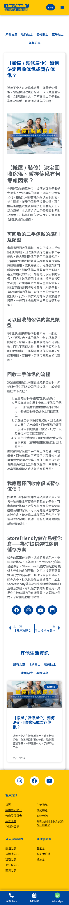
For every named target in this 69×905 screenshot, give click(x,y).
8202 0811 (11, 900)
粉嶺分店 (10, 859)
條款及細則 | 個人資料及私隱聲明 (50, 823)
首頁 (8, 804)
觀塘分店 (10, 848)
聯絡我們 (42, 816)
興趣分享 (34, 43)
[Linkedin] (52, 610)
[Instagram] (28, 610)
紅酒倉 (41, 859)
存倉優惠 (10, 821)
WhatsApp (57, 901)
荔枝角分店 (12, 865)
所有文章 (11, 34)
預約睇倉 (42, 810)
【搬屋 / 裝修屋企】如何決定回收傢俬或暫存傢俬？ (34, 722)
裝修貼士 (42, 34)
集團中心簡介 (13, 810)
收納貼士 (27, 34)
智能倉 (41, 848)
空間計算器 (12, 826)
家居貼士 (58, 34)
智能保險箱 (43, 854)
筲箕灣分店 (12, 854)
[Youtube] (40, 610)
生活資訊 (42, 805)
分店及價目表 (13, 815)
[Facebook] (16, 610)
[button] (62, 7)
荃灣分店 (10, 870)
